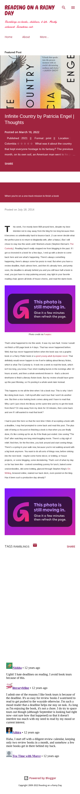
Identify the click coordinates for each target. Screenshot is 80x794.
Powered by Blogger (42, 778)
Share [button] (9, 163)
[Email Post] (35, 546)
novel (64, 356)
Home (8, 37)
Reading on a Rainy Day (29, 10)
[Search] (63, 7)
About (26, 37)
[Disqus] (42, 609)
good (38, 356)
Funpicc (47, 334)
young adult (46, 356)
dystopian (57, 356)
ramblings (21, 546)
